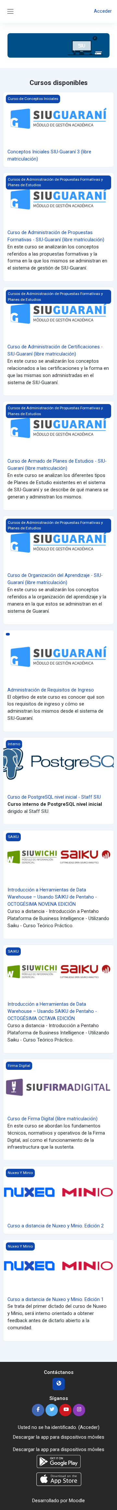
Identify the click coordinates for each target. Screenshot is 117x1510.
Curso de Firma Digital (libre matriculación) (52, 1119)
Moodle (77, 1500)
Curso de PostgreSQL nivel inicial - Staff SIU (54, 797)
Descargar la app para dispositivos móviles (58, 1437)
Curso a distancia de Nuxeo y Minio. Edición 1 (55, 1299)
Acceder (103, 11)
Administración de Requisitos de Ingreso (50, 690)
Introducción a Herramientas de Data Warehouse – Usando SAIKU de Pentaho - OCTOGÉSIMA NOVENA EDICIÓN (52, 897)
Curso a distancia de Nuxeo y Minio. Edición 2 (55, 1226)
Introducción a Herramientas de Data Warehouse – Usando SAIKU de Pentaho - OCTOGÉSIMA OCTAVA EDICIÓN (52, 1011)
